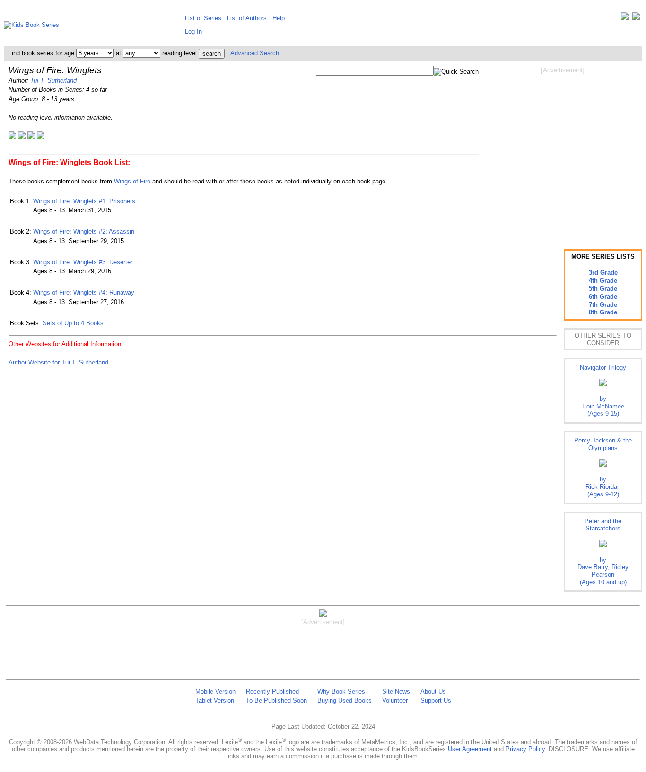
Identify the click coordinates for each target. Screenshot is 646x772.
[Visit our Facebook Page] (636, 18)
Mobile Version (215, 691)
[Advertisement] (562, 150)
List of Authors (247, 18)
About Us (433, 691)
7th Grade (603, 304)
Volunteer (395, 700)
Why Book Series (341, 691)
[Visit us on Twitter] (625, 18)
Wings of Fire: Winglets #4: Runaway (83, 292)
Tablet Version (214, 700)
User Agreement (470, 749)
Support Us (435, 700)
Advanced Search (254, 53)
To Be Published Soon (276, 700)
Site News (396, 691)
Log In (193, 31)
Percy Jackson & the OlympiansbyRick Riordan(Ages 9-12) (603, 467)
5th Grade (603, 288)
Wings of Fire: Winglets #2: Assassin (83, 231)
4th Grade (603, 280)
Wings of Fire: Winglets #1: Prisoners (84, 201)
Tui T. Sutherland (53, 80)
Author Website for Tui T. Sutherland (58, 362)
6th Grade (603, 296)
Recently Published (272, 691)
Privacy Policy (525, 749)
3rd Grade (603, 272)
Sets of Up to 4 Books (73, 323)
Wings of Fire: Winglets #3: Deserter (82, 262)
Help (278, 18)
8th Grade (603, 312)
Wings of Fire (132, 181)
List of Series (203, 18)
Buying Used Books (344, 700)
